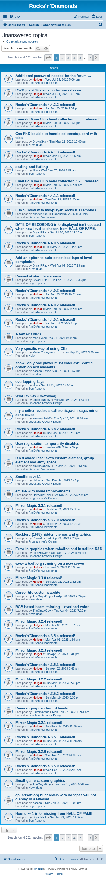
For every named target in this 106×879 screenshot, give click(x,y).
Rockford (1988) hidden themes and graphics (53, 534)
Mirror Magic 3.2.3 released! (38, 650)
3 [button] (68, 57)
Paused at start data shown (38, 276)
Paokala (38, 538)
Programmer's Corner (43, 498)
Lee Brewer (40, 552)
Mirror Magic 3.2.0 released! (38, 752)
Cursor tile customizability (37, 592)
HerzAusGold (42, 494)
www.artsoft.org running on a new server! (50, 563)
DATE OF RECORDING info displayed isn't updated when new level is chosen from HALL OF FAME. (58, 227)
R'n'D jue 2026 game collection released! (49, 90)
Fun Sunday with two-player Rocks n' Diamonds (55, 210)
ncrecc (37, 370)
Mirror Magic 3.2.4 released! (38, 621)
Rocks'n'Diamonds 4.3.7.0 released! (45, 520)
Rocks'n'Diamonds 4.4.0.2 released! (45, 305)
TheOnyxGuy (42, 596)
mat (35, 337)
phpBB (38, 868)
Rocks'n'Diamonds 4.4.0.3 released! (45, 291)
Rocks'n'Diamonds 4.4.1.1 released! (45, 196)
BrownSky (39, 141)
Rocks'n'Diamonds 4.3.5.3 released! (45, 665)
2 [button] (62, 57)
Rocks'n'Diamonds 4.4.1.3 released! (45, 152)
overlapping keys (29, 382)
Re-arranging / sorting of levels (41, 708)
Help (32, 355)
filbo (35, 170)
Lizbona (38, 480)
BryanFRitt (40, 232)
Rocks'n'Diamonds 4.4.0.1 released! (45, 320)
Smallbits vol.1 (28, 477)
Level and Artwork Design (45, 403)
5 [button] (80, 57)
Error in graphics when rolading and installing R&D (58, 549)
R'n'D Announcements (43, 82)
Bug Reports (37, 173)
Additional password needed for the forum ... (53, 76)
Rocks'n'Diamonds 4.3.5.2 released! (45, 694)
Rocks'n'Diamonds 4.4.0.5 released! (45, 243)
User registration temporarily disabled (47, 444)
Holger (37, 79)
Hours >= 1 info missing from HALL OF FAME (53, 814)
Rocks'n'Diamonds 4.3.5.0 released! (45, 766)
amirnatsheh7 (42, 399)
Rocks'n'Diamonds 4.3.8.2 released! (45, 429)
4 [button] (74, 57)
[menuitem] (14, 16)
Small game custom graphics (40, 781)
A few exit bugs (28, 334)
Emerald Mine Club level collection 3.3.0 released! (57, 119)
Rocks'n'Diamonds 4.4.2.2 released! (45, 105)
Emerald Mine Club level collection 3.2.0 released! (57, 181)
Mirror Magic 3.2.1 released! (38, 723)
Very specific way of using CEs (41, 349)
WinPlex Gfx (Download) (35, 396)
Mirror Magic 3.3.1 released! (38, 506)
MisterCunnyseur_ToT (47, 352)
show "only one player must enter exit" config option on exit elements (54, 365)
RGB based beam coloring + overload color (52, 607)
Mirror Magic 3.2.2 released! (38, 679)
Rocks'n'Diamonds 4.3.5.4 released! (45, 636)
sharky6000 (40, 213)
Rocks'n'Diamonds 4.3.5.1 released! (45, 737)
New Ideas (36, 144)
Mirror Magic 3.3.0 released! (38, 578)
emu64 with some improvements (42, 491)
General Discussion (42, 217)
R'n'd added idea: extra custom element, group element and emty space (54, 460)
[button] (48, 57)
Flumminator (41, 712)
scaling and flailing (31, 167)
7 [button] (90, 57)
